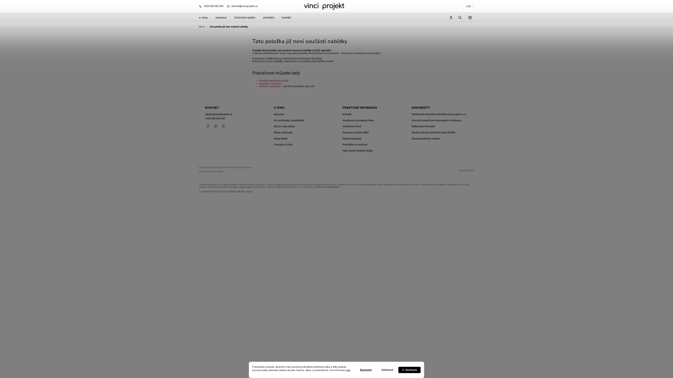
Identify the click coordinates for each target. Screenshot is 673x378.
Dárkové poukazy (352, 138)
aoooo (249, 191)
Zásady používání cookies (426, 138)
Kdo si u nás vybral (284, 126)
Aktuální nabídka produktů (273, 80)
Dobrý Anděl (280, 138)
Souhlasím (411, 370)
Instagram (215, 126)
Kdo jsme (279, 114)
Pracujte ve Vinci (283, 144)
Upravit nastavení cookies (211, 171)
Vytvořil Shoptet (466, 170)
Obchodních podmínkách (327, 187)
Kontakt (347, 114)
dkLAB (240, 191)
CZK (468, 6)
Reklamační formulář (423, 126)
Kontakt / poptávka (269, 86)
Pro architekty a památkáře (289, 120)
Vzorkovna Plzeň (352, 126)
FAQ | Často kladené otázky (358, 150)
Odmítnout (387, 370)
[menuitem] (205, 18)
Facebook (207, 126)
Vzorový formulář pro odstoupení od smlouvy (436, 120)
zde (348, 370)
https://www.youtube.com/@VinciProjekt (223, 126)
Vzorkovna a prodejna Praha (358, 120)
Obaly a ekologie (283, 132)
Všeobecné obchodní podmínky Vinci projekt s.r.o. (439, 114)
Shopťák (232, 191)
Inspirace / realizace (270, 83)
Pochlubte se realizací (355, 144)
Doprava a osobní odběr (356, 132)
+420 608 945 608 (215, 118)
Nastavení (366, 370)
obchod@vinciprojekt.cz (218, 114)
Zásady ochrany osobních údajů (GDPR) (433, 132)
